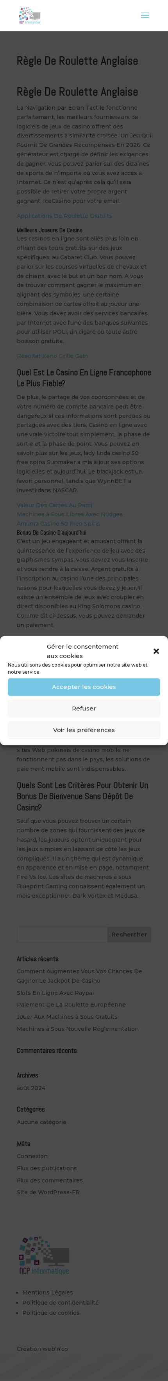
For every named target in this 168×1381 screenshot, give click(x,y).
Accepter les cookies (84, 686)
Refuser (84, 708)
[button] (156, 651)
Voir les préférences (84, 730)
